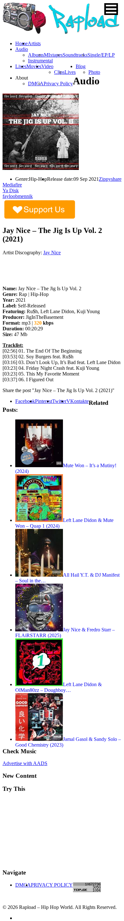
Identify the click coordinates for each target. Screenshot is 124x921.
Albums (36, 55)
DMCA (36, 83)
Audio (21, 49)
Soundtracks (75, 55)
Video (47, 66)
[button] (111, 9)
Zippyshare (110, 179)
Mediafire (12, 184)
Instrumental (40, 60)
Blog (81, 66)
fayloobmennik (18, 196)
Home (21, 43)
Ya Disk (11, 190)
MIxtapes (53, 55)
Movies (33, 66)
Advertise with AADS (25, 763)
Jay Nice (52, 252)
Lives (70, 72)
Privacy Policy (58, 83)
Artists (34, 43)
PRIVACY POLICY (52, 885)
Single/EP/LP (101, 55)
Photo (94, 72)
